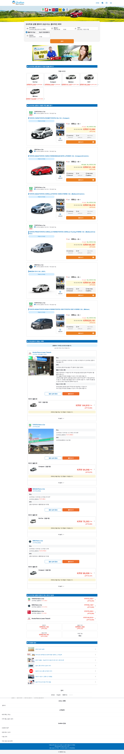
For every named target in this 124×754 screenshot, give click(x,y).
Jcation (13, 698)
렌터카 (4, 705)
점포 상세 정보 (53, 394)
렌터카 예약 (19, 698)
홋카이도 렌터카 (28, 698)
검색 (62, 41)
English (59, 695)
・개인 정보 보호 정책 (6, 741)
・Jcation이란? (5, 728)
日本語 (53, 695)
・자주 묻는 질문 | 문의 (7, 719)
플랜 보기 (80, 142)
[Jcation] (18, 3)
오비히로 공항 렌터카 (39, 698)
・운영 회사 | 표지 (5, 732)
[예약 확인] (107, 3)
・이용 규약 (4, 736)
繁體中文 (65, 695)
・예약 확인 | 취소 (5, 714)
